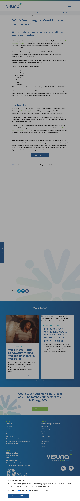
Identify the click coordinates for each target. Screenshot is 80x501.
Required (12, 490)
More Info (37, 496)
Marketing (34, 490)
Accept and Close (18, 496)
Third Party (45, 490)
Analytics (23, 490)
